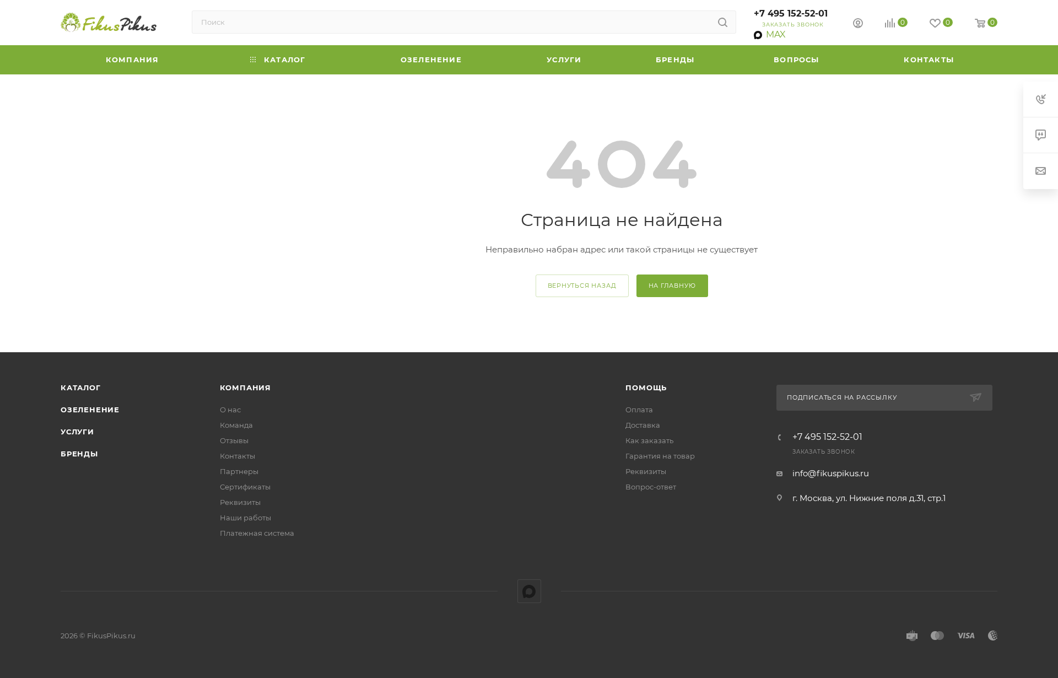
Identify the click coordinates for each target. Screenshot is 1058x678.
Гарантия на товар (660, 455)
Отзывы (234, 440)
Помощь (646, 387)
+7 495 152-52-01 (791, 13)
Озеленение (90, 409)
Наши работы (245, 517)
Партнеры (239, 471)
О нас (230, 409)
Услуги (77, 431)
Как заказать (649, 440)
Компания (245, 387)
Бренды (79, 453)
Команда (236, 425)
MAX (529, 591)
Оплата (639, 409)
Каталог (81, 387)
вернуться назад (582, 285)
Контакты (237, 455)
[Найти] (722, 22)
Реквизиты (240, 502)
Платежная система (257, 533)
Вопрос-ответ (650, 486)
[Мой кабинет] (858, 24)
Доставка (642, 425)
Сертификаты (245, 486)
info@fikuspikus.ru (830, 473)
